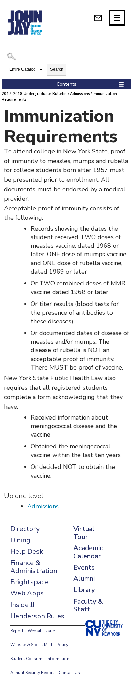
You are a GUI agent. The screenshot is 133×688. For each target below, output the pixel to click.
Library (84, 589)
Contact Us (69, 672)
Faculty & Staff (88, 605)
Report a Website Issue (32, 631)
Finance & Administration (33, 566)
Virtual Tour (83, 532)
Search (56, 69)
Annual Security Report (32, 672)
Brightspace (29, 582)
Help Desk (26, 551)
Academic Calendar (88, 551)
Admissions (80, 93)
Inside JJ (22, 604)
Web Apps (27, 593)
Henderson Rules (37, 616)
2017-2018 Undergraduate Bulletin (34, 93)
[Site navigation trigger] (117, 18)
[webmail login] (98, 18)
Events (84, 567)
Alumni (84, 578)
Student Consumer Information (39, 658)
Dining (20, 540)
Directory (25, 529)
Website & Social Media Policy (39, 645)
